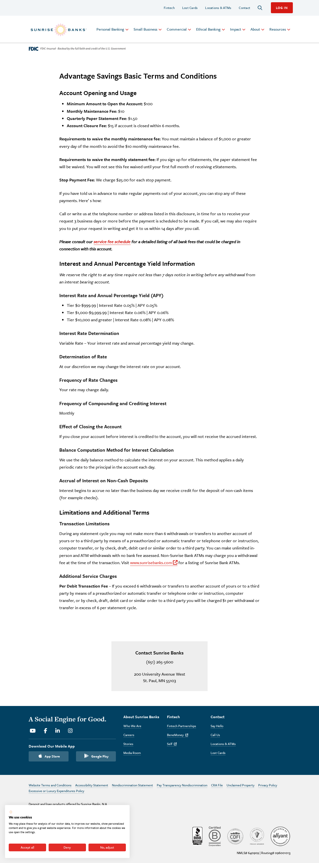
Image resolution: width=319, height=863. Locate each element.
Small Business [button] (145, 29)
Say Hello (217, 725)
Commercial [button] (177, 29)
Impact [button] (235, 29)
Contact (244, 7)
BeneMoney (177, 734)
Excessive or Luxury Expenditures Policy (56, 790)
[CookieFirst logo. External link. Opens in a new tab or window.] (11, 812)
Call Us (215, 734)
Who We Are (132, 725)
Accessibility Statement (91, 785)
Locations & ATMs (218, 7)
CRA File (217, 785)
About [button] (255, 29)
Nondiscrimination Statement (132, 785)
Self (172, 743)
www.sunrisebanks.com (153, 562)
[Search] (260, 8)
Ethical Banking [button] (208, 29)
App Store (52, 756)
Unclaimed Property (240, 785)
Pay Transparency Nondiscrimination (182, 785)
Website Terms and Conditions (50, 785)
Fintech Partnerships (181, 725)
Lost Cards (190, 7)
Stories (128, 743)
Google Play (100, 756)
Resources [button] (277, 29)
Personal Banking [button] (110, 29)
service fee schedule (112, 241)
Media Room (132, 752)
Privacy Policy (267, 785)
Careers (128, 734)
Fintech (169, 7)
